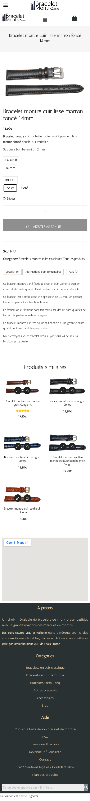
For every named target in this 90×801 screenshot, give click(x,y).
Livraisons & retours (45, 744)
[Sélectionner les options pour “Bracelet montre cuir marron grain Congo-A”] (27, 390)
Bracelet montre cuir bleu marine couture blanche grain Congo (67, 460)
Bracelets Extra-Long (45, 683)
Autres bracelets (45, 690)
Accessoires (45, 698)
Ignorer (33, 796)
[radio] (10, 168)
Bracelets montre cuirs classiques (40, 259)
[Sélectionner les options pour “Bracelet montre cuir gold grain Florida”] (27, 498)
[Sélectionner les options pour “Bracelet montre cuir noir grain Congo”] (72, 390)
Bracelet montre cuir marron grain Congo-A (22, 403)
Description (12, 272)
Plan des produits (45, 775)
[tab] (12, 272)
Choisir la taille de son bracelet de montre (45, 729)
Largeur (11, 160)
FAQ (45, 737)
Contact (45, 759)
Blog (45, 705)
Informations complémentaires (43, 272)
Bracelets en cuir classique (45, 668)
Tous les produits (74, 259)
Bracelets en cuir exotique (45, 675)
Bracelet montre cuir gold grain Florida (22, 510)
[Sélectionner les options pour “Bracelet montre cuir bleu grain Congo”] (27, 446)
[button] (45, 20)
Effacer (11, 198)
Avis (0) (74, 272)
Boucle (10, 180)
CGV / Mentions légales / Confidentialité (44, 767)
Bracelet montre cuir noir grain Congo (67, 403)
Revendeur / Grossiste (45, 752)
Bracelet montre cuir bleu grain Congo (22, 459)
